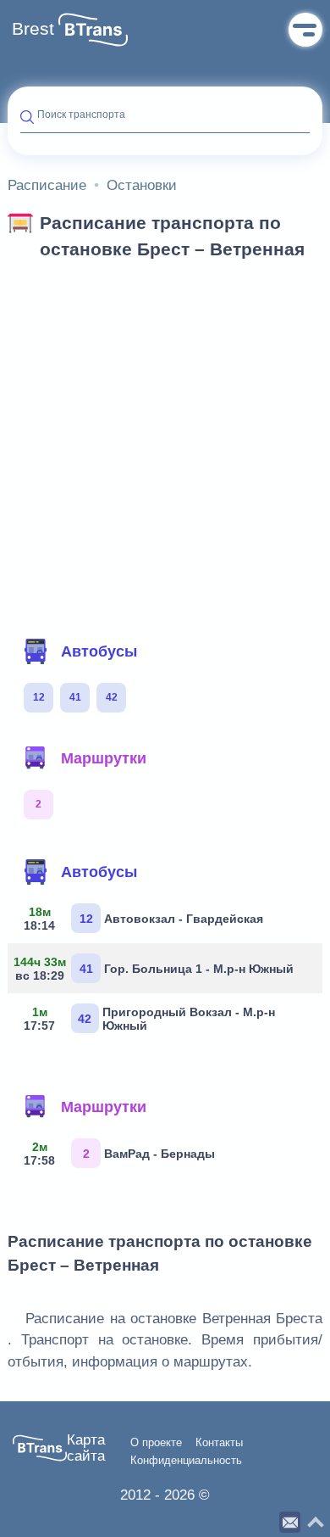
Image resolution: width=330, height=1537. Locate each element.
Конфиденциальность (186, 1461)
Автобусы (99, 651)
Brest (33, 29)
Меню (305, 30)
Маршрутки (103, 758)
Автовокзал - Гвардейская (143, 918)
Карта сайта (86, 1448)
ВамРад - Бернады (119, 1153)
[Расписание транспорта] (93, 30)
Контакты (219, 1443)
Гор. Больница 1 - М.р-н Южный (157, 968)
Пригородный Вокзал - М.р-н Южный (149, 1018)
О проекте (156, 1443)
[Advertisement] (165, 443)
